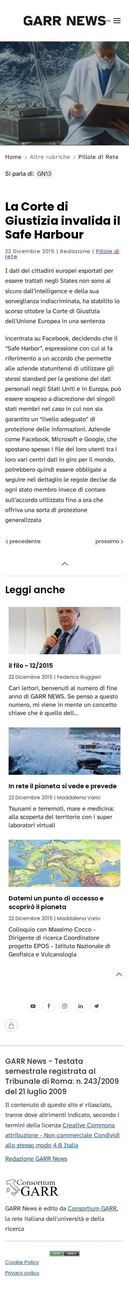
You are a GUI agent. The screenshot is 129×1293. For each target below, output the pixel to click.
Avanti (95, 541)
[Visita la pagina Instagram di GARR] (64, 1006)
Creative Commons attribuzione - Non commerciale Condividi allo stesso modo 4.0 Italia (62, 1135)
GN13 (44, 174)
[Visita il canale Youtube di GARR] (33, 1006)
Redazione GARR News (36, 1159)
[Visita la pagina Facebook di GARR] (49, 1006)
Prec (41, 541)
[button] (109, 20)
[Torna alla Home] (64, 20)
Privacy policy (22, 1272)
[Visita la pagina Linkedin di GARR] (80, 1006)
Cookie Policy (22, 1262)
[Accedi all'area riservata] (11, 1025)
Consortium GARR (92, 1208)
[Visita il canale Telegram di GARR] (96, 1006)
